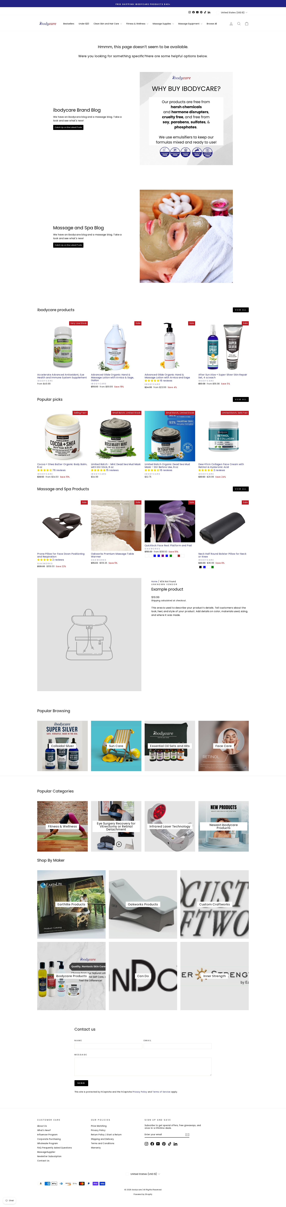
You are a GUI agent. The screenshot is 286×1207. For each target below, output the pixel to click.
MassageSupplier (46, 1152)
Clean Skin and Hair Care (107, 23)
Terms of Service (161, 1091)
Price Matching (99, 1126)
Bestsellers (68, 23)
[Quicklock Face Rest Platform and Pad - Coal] (146, 555)
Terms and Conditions (102, 1143)
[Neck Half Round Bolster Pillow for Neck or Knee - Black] (200, 567)
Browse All (212, 23)
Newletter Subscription (49, 1156)
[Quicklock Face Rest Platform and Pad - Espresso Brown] (178, 555)
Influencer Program (47, 1134)
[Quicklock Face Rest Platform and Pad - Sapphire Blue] (154, 555)
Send (81, 1083)
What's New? (44, 1130)
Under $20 (84, 23)
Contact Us (43, 1160)
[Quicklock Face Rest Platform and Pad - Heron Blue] (166, 555)
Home (154, 581)
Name (78, 1040)
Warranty (96, 1147)
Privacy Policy (140, 1091)
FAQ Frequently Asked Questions (54, 1147)
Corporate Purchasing (49, 1139)
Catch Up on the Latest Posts (68, 127)
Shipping (155, 600)
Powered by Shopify (143, 1194)
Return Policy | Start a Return (106, 1134)
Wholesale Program (47, 1143)
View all (241, 310)
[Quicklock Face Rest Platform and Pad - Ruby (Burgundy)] (150, 555)
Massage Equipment (189, 23)
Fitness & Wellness (136, 23)
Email (148, 1040)
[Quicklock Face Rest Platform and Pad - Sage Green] (170, 555)
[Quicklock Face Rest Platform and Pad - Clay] (174, 555)
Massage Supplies (162, 23)
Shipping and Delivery (102, 1139)
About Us (42, 1126)
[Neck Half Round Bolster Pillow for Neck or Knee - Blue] (204, 567)
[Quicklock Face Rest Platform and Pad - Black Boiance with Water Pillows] (182, 555)
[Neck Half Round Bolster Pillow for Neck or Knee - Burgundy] (208, 567)
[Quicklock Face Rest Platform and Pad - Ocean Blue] (158, 555)
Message (80, 1055)
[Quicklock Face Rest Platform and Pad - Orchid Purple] (162, 555)
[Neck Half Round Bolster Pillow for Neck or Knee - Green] (212, 567)
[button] (152, 380)
